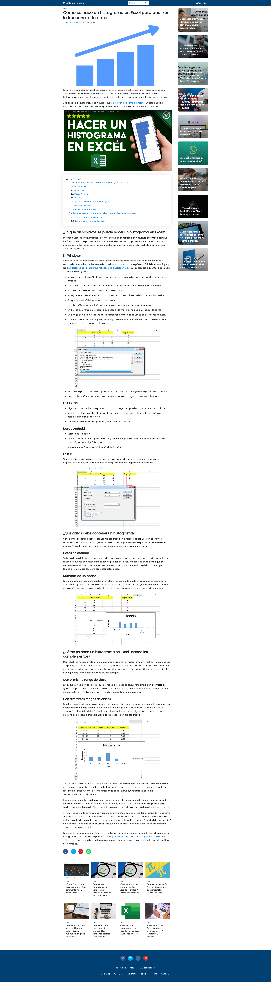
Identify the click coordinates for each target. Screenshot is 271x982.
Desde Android (81, 194)
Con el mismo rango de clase (88, 217)
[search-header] (146, 3)
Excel (65, 8)
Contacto (132, 974)
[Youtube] (145, 958)
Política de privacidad (161, 974)
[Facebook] (122, 958)
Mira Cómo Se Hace (147, 968)
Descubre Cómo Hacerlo (126, 968)
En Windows (80, 186)
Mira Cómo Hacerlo (73, 2)
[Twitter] (130, 958)
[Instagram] (138, 958)
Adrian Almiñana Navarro (77, 22)
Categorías (201, 3)
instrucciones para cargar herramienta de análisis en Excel (98, 267)
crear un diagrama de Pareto (129, 102)
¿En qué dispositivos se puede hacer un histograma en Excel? (100, 182)
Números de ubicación (85, 209)
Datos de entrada (82, 205)
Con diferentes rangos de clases (89, 221)
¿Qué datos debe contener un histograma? (91, 201)
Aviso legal (118, 974)
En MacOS (79, 190)
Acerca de (105, 974)
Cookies (144, 974)
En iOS (77, 197)
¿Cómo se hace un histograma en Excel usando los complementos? (103, 213)
